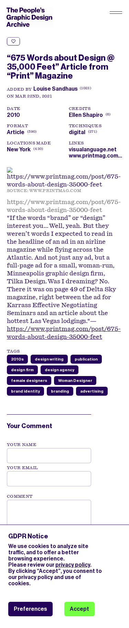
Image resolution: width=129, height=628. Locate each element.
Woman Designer (75, 380)
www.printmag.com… (95, 155)
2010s (17, 359)
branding (60, 391)
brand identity (25, 391)
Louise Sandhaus (55, 88)
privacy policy (72, 564)
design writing (49, 359)
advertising (92, 391)
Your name (21, 445)
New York (19, 149)
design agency (59, 369)
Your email (22, 468)
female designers (29, 380)
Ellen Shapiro (89, 115)
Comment (19, 496)
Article (15, 132)
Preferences (30, 609)
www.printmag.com (55, 191)
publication (86, 359)
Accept (79, 609)
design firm (22, 369)
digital (77, 132)
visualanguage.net (93, 149)
